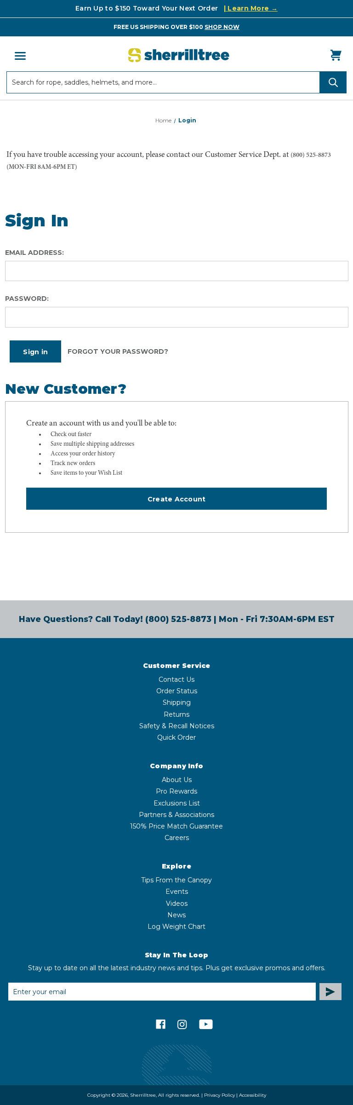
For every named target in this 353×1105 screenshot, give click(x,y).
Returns (176, 714)
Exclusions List (177, 803)
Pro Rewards (176, 791)
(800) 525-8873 (310, 155)
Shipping (177, 702)
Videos (177, 903)
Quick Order (176, 737)
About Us (177, 780)
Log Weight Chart (176, 926)
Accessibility (252, 1095)
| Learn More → (251, 8)
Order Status (176, 691)
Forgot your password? (118, 351)
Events (176, 891)
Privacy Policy (219, 1095)
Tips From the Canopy (176, 880)
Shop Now (222, 26)
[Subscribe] (330, 992)
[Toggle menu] (19, 55)
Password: (27, 298)
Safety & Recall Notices (176, 726)
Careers (177, 838)
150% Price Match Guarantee (176, 826)
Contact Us (176, 679)
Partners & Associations (176, 815)
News (176, 915)
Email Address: (34, 252)
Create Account (177, 499)
